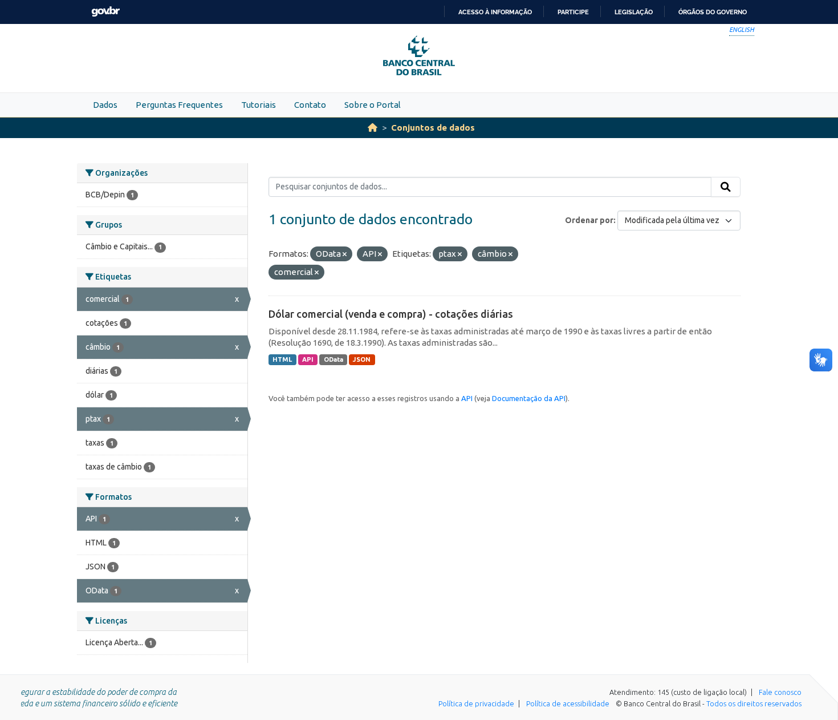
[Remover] (345, 254)
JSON (362, 359)
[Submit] (726, 187)
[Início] (372, 127)
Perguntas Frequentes (179, 105)
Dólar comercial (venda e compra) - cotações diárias (391, 313)
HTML (282, 359)
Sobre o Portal (372, 105)
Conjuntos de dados (433, 127)
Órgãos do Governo (712, 12)
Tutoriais (258, 105)
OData (333, 359)
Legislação (634, 12)
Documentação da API (529, 398)
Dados (105, 105)
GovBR (105, 11)
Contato (310, 105)
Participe (573, 12)
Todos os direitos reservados (754, 703)
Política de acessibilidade (567, 703)
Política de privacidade (476, 703)
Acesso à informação (495, 12)
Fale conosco (780, 692)
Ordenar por (589, 220)
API (308, 359)
